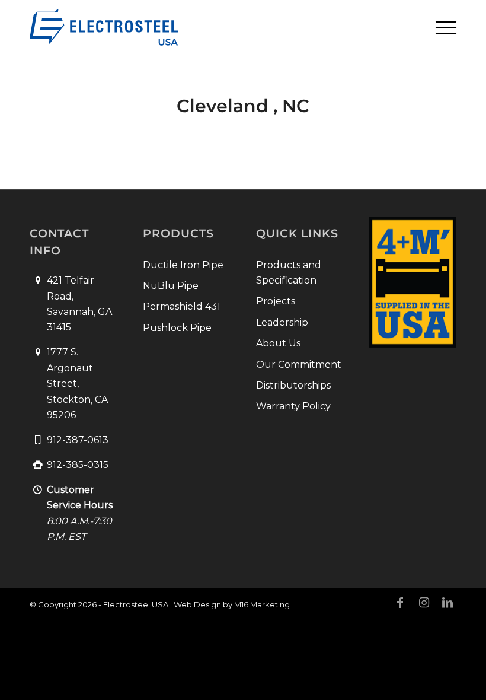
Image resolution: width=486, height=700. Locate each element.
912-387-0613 (77, 440)
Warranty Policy (293, 406)
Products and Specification (288, 272)
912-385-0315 (77, 464)
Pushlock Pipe (177, 327)
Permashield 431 (181, 306)
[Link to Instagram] (424, 603)
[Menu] (440, 27)
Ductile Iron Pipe (183, 265)
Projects (275, 301)
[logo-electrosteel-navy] (104, 27)
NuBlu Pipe (171, 285)
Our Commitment (298, 364)
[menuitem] (440, 27)
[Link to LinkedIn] (447, 603)
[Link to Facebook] (400, 603)
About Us (278, 343)
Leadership (282, 322)
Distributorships (293, 385)
